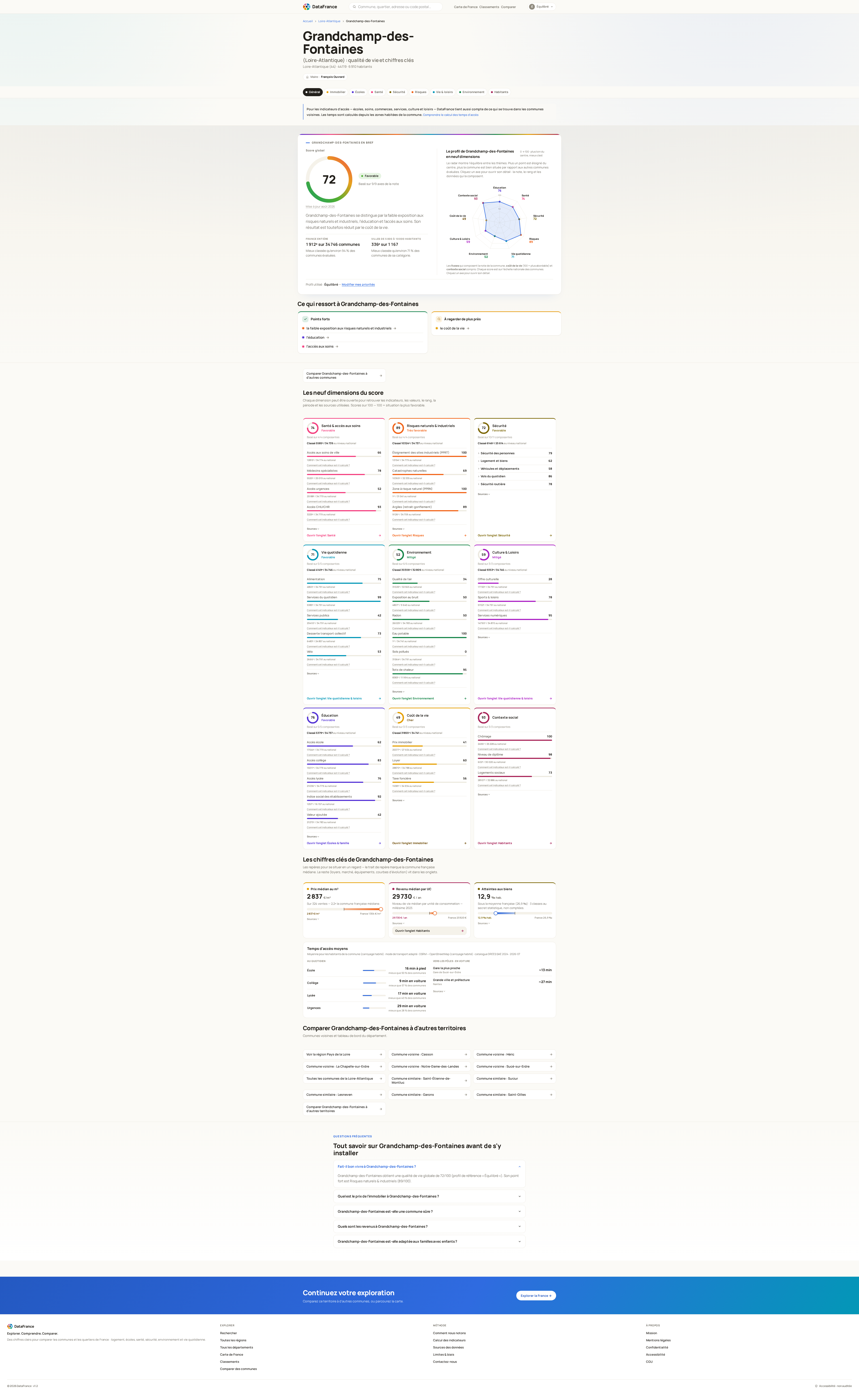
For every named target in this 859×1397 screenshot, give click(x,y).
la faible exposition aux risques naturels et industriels (348, 328)
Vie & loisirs (444, 92)
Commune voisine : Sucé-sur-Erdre (503, 1066)
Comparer (508, 7)
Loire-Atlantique (329, 21)
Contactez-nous (445, 1362)
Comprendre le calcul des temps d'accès (450, 115)
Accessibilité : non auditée (835, 1386)
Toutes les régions (233, 1340)
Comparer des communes (238, 1369)
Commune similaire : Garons (413, 1094)
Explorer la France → (536, 1295)
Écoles (360, 92)
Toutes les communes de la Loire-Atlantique (339, 1078)
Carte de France (231, 1354)
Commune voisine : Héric (495, 1054)
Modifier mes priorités (358, 284)
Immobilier (337, 92)
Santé (378, 92)
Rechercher (228, 1333)
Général (314, 92)
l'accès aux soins (320, 346)
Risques (420, 92)
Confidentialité (657, 1347)
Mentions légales (658, 1340)
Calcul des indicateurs (449, 1340)
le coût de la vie (452, 328)
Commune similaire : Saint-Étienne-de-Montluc (421, 1080)
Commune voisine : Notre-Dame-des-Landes (425, 1066)
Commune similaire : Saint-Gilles (501, 1094)
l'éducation (315, 337)
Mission (651, 1333)
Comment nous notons (449, 1333)
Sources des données (448, 1347)
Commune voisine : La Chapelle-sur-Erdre (337, 1066)
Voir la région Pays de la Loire (328, 1054)
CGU (649, 1362)
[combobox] (398, 6)
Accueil (308, 21)
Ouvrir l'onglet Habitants (412, 931)
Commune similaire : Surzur (497, 1078)
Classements (489, 7)
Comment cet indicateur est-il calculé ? (328, 465)
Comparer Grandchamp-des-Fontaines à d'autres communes (336, 375)
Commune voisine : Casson (412, 1054)
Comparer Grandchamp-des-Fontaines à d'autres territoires (336, 1109)
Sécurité (399, 92)
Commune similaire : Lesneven (329, 1094)
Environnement (474, 92)
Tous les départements (236, 1347)
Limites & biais (443, 1354)
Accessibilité (655, 1354)
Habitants (501, 92)
